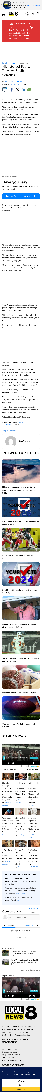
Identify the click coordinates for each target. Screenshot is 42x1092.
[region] (21, 940)
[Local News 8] (16, 14)
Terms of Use (18, 1027)
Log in (30, 908)
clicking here (20, 893)
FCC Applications (22, 1032)
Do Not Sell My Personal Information (16, 1035)
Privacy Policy (29, 1027)
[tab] (8, 925)
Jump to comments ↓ (10, 431)
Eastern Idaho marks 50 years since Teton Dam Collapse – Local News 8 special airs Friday (20, 490)
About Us (24, 1029)
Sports (20, 422)
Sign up (35, 908)
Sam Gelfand (9, 81)
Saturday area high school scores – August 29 (20, 693)
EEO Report (7, 1027)
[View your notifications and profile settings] (37, 925)
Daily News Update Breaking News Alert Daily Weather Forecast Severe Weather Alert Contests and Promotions (11, 1054)
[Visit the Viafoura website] (35, 970)
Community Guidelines (10, 1029)
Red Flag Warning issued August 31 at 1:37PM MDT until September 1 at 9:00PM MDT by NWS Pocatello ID (19, 34)
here (18, 900)
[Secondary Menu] (5, 14)
